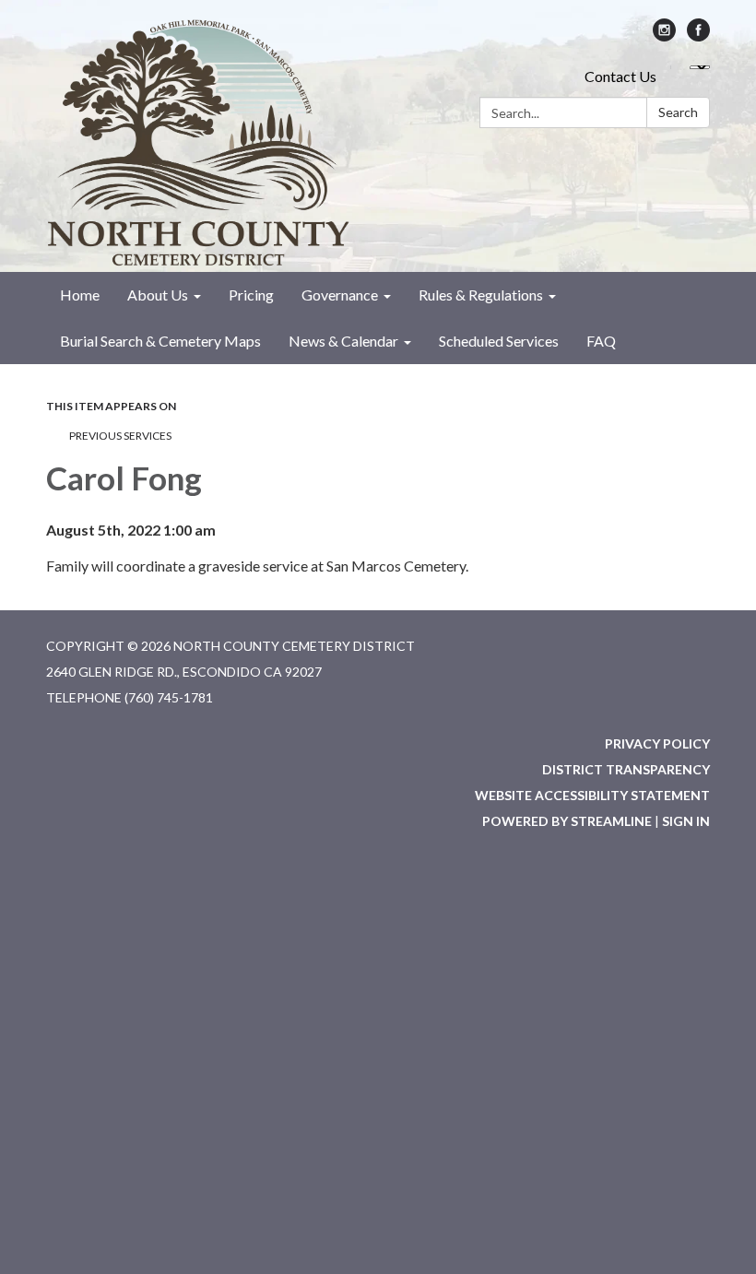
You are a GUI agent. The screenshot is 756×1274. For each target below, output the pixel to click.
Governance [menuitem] (339, 294)
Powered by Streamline (567, 821)
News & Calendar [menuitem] (343, 340)
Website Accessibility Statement (592, 795)
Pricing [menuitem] (251, 294)
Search (678, 112)
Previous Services (120, 435)
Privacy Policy (657, 743)
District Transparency (626, 769)
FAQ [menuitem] (601, 340)
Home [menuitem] (80, 294)
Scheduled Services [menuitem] (499, 340)
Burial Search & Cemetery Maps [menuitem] (160, 340)
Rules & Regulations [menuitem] (481, 294)
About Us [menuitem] (157, 294)
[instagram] (664, 35)
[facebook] (698, 35)
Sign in (686, 821)
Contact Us (620, 76)
